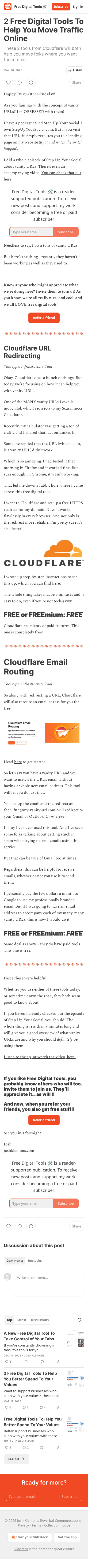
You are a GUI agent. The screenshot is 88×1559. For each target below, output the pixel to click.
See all (13, 1459)
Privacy (23, 1525)
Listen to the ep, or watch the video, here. (40, 1057)
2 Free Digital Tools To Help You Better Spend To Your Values (30, 1379)
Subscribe (61, 7)
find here (52, 583)
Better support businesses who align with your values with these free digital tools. (30, 1433)
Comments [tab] (15, 1261)
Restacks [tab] (35, 1261)
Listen (77, 70)
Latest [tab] (21, 1320)
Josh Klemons (34, 1355)
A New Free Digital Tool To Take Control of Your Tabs (29, 1336)
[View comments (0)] (19, 82)
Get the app (67, 1537)
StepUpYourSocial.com (32, 129)
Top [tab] (9, 1320)
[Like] (8, 82)
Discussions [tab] (40, 1320)
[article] (44, 1347)
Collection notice (57, 1525)
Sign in (78, 7)
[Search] (79, 1320)
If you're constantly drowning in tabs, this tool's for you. (29, 1347)
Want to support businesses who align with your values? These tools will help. (32, 1393)
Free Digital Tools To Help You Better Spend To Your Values (33, 1422)
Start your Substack (32, 1537)
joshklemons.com (19, 1151)
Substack (21, 1549)
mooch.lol (12, 408)
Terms (36, 1525)
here (18, 762)
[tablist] (24, 1260)
